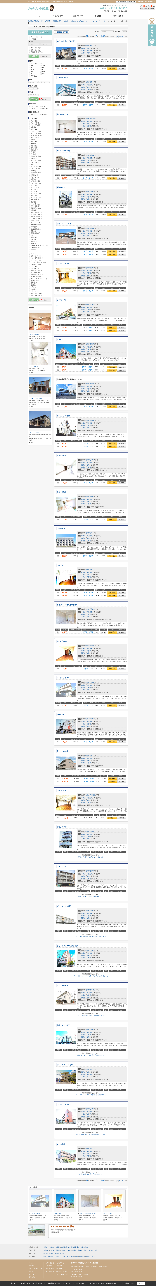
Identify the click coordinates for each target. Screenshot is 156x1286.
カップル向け (36, 173)
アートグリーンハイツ (65, 1065)
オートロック (36, 260)
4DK (43, 74)
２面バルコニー (36, 200)
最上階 (34, 285)
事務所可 (34, 139)
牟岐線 (83, 50)
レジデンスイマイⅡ (64, 1104)
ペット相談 (35, 121)
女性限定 (34, 144)
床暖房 (34, 241)
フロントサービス (37, 272)
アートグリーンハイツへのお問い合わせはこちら (91, 1095)
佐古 (88, 53)
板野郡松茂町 (75, 1247)
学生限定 (34, 152)
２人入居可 (35, 142)
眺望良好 (34, 150)
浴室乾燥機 (35, 227)
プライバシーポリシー (35, 1268)
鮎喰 (76, 1256)
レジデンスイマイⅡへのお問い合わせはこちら (90, 1134)
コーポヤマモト (62, 77)
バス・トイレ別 (36, 223)
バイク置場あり (36, 204)
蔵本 (72, 1256)
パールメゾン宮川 (63, 151)
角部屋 (34, 289)
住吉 (91, 45)
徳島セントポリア (63, 1025)
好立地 (34, 179)
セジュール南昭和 (63, 416)
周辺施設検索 (50, 1271)
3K (43, 70)
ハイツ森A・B (34, 366)
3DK (32, 72)
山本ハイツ (61, 528)
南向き (34, 287)
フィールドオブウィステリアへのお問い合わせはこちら (91, 976)
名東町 (74, 1250)
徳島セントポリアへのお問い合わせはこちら (91, 1055)
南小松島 (82, 1256)
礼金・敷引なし (35, 50)
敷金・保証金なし (36, 48)
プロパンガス (36, 193)
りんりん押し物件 (37, 293)
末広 (91, 755)
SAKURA (60, 714)
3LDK (43, 72)
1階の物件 (35, 281)
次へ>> (121, 36)
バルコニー (35, 191)
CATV (33, 254)
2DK (43, 67)
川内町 (69, 1250)
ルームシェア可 (36, 168)
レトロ (34, 158)
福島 (91, 82)
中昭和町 (92, 682)
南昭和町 (92, 155)
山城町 (63, 1250)
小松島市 (52, 1247)
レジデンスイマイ (63, 263)
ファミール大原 (62, 751)
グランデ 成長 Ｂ (35, 432)
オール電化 (35, 195)
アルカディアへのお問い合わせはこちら (90, 857)
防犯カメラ (35, 268)
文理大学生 (35, 291)
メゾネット (35, 187)
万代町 (92, 304)
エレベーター (36, 198)
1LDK (43, 65)
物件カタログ (33, 1277)
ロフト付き (35, 185)
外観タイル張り (36, 212)
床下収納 (34, 243)
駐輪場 (34, 202)
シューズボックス (37, 247)
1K (43, 63)
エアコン (34, 239)
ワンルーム (34, 63)
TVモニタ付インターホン (39, 262)
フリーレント (36, 160)
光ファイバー (36, 256)
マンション (41, 37)
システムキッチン (37, 218)
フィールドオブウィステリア (67, 946)
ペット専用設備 (36, 125)
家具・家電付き (36, 206)
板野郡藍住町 (65, 1247)
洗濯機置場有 (36, 208)
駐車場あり (35, 283)
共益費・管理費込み (37, 52)
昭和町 (92, 191)
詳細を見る (112, 68)
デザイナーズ (36, 131)
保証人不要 (35, 137)
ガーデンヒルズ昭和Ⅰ (65, 906)
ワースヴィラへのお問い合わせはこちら (90, 896)
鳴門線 (62, 1253)
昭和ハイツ (61, 187)
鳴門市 (58, 1247)
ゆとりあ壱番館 (34, 334)
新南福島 (92, 118)
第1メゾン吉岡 (62, 641)
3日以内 (33, 108)
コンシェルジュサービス (39, 279)
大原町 (91, 1250)
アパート (33, 37)
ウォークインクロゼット (39, 245)
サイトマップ (33, 1274)
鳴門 (93, 1256)
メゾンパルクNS (63, 678)
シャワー (34, 235)
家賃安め (60, 1265)
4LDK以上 (34, 76)
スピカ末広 (61, 1144)
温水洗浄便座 (36, 229)
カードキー (35, 162)
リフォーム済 (36, 133)
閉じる (141, 1283)
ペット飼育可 (36, 123)
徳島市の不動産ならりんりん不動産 (84, 1263)
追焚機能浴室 (36, 225)
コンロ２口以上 (36, 214)
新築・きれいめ (36, 295)
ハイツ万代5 (61, 455)
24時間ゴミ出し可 (37, 274)
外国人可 (34, 164)
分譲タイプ (35, 148)
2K (31, 67)
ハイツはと (61, 565)
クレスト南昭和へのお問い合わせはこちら (91, 1015)
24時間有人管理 (36, 270)
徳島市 (87, 45)
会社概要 (31, 1265)
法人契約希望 (36, 156)
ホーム (31, 1263)
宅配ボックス (36, 264)
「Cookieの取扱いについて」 (113, 1283)
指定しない (34, 106)
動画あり (45, 114)
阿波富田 (89, 50)
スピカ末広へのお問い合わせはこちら (91, 1174)
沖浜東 (86, 1250)
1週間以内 (45, 108)
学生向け (34, 171)
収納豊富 (34, 249)
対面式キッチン (36, 220)
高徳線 (83, 48)
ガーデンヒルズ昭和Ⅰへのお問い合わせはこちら (91, 936)
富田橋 (80, 1250)
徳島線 (51, 1253)
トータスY (60, 339)
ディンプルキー (36, 266)
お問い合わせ (50, 1263)
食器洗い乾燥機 (36, 216)
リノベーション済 (37, 135)
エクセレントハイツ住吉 (65, 41)
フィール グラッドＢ (36, 398)
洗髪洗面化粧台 (36, 233)
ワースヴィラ (62, 866)
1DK (32, 65)
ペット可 (60, 1268)
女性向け (34, 175)
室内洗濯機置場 (36, 181)
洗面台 (34, 231)
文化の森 (63, 1256)
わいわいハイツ (62, 114)
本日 (43, 106)
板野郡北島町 (85, 1247)
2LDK (32, 70)
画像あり (33, 114)
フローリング (36, 183)
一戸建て (33, 39)
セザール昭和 (62, 492)
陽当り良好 (35, 129)
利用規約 (31, 1271)
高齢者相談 (35, 146)
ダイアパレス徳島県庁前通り (67, 605)
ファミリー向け (36, 177)
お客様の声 (49, 1265)
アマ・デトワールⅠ (64, 224)
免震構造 (34, 210)
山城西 (58, 1250)
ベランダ (34, 189)
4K (31, 74)
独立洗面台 (35, 237)
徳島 (88, 48)
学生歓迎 (34, 154)
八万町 (52, 1250)
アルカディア (62, 827)
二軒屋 (89, 89)
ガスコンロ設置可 (37, 166)
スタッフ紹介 (50, 1268)
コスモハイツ (62, 300)
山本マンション (62, 790)
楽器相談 (34, 127)
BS (32, 252)
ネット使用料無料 (37, 258)
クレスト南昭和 (62, 985)
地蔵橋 (88, 1256)
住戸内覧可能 (36, 276)
